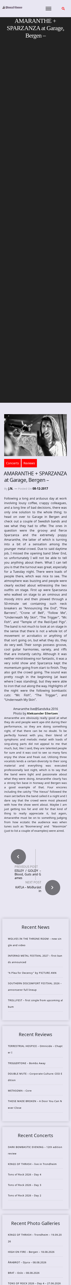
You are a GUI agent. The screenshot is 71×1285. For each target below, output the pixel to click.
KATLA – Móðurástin (28, 889)
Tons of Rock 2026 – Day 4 (24, 1174)
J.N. (10, 488)
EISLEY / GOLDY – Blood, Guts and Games (28, 874)
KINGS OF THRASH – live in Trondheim (32, 1164)
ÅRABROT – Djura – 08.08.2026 (27, 1262)
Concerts (12, 463)
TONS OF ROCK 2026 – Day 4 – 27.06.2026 (34, 1283)
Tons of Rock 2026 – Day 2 (24, 1195)
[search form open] (63, 8)
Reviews (29, 463)
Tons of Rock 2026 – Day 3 (24, 1185)
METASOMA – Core (20, 1090)
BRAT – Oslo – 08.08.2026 (24, 1273)
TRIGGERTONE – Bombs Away (27, 1063)
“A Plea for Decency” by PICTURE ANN (32, 973)
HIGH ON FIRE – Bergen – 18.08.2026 (31, 1252)
